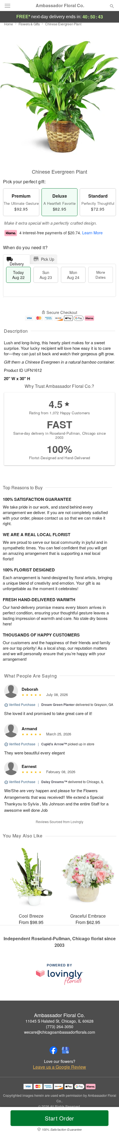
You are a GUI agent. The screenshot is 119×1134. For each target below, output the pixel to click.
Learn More (92, 233)
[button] (107, 1121)
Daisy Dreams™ (54, 781)
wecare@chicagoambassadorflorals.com (59, 1032)
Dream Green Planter (58, 704)
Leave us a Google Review (59, 1067)
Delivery (17, 262)
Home (8, 24)
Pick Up (47, 259)
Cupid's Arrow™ (54, 743)
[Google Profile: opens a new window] (65, 1050)
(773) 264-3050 (59, 1026)
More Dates (100, 275)
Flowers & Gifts (29, 24)
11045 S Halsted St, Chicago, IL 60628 (59, 1021)
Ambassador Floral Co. (60, 5)
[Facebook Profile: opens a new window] (53, 1050)
